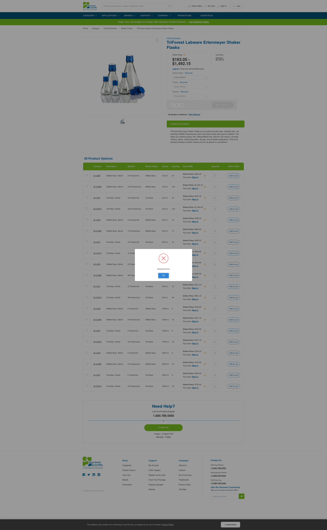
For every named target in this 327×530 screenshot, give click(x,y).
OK (163, 275)
